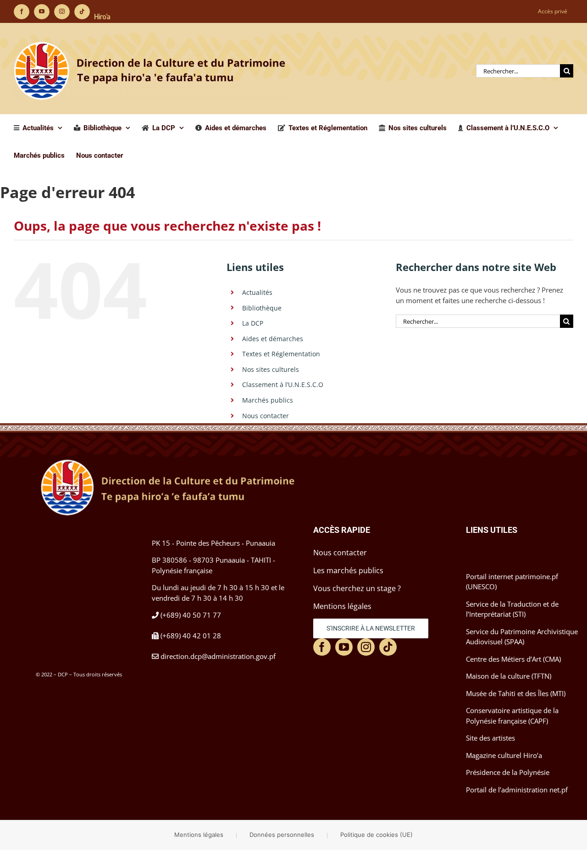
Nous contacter (265, 415)
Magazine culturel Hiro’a (504, 755)
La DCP (252, 323)
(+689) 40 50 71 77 (191, 615)
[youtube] (344, 647)
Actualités (257, 292)
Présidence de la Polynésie (507, 772)
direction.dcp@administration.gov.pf (218, 656)
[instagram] (366, 647)
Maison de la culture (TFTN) (508, 675)
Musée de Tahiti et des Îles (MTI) (515, 693)
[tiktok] (388, 647)
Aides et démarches (272, 338)
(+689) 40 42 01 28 (191, 635)
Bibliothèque (262, 308)
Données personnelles (281, 834)
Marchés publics (267, 400)
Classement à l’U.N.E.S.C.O (282, 384)
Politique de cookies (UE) (376, 834)
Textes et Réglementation (281, 353)
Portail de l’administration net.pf (517, 789)
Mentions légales (198, 834)
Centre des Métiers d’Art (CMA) (513, 659)
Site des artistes (490, 737)
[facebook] (322, 647)
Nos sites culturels (270, 369)
